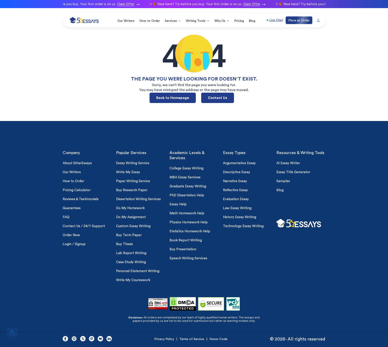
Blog (252, 20)
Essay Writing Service (132, 163)
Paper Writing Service (133, 181)
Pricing (239, 20)
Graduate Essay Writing (188, 186)
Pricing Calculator (76, 190)
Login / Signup (74, 244)
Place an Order (299, 20)
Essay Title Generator (293, 172)
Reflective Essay (235, 190)
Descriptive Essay (236, 172)
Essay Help (178, 204)
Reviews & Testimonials (81, 199)
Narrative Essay (235, 181)
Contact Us (217, 98)
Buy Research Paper (132, 190)
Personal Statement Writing (137, 271)
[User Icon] (318, 20)
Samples (283, 181)
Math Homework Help (187, 213)
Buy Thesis (124, 244)
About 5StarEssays (77, 163)
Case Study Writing (131, 262)
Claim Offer (123, 4)
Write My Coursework (133, 280)
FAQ (66, 217)
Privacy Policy (164, 339)
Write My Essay (128, 172)
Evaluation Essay (236, 199)
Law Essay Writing (237, 208)
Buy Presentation (183, 249)
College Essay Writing (186, 168)
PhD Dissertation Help (187, 195)
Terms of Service (191, 339)
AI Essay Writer (288, 163)
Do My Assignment (131, 217)
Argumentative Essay (239, 163)
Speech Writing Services (188, 258)
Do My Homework (130, 208)
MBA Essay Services (185, 177)
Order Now (71, 235)
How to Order (149, 20)
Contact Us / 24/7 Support (84, 226)
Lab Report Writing (131, 253)
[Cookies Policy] (12, 334)
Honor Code (218, 339)
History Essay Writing (239, 217)
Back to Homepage (172, 98)
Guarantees (72, 208)
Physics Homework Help (189, 222)
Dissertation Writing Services (138, 199)
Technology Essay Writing (243, 226)
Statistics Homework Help (190, 231)
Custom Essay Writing (133, 226)
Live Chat (276, 20)
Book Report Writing (186, 240)
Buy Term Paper (129, 235)
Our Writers (125, 20)
